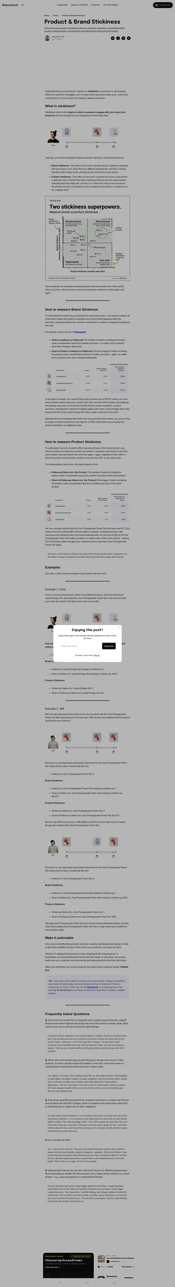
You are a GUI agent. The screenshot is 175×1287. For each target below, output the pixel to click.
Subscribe (108, 646)
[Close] (119, 627)
